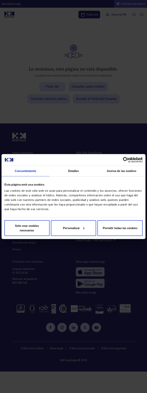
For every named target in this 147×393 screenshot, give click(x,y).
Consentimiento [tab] (25, 171)
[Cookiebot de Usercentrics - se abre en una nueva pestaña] (126, 160)
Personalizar (71, 227)
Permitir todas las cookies (120, 227)
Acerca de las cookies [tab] (121, 171)
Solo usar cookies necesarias (27, 228)
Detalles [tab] (73, 171)
